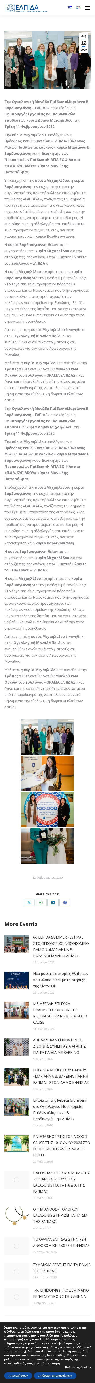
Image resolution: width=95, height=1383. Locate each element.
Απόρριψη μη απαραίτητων (55, 1375)
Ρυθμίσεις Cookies (78, 1367)
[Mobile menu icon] (87, 8)
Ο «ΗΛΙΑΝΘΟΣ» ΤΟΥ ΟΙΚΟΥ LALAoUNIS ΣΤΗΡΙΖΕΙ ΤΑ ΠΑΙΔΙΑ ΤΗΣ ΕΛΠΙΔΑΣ (60, 1215)
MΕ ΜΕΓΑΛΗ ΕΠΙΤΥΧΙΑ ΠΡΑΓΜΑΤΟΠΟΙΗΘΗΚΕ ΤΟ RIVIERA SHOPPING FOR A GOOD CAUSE (60, 1013)
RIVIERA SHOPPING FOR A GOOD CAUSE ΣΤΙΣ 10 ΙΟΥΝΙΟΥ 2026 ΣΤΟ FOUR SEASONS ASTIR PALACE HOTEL (61, 1146)
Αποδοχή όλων (18, 1375)
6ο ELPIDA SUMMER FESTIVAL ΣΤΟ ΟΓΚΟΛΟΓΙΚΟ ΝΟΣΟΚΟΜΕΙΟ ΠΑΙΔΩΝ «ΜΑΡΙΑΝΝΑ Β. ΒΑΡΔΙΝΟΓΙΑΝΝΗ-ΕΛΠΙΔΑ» (61, 946)
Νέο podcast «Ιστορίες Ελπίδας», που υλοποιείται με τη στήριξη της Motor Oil (60, 979)
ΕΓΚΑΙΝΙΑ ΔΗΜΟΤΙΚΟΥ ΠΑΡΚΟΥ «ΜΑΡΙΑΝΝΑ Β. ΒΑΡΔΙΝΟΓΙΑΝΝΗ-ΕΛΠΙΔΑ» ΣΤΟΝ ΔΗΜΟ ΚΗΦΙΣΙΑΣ (61, 1076)
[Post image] (16, 944)
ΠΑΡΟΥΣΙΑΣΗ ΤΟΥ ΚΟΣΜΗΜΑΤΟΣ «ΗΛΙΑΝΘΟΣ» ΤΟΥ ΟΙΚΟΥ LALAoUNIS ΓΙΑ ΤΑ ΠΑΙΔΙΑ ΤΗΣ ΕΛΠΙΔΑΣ (61, 1182)
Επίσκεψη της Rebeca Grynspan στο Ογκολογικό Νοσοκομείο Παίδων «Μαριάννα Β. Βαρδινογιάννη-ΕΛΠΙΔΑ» (59, 1109)
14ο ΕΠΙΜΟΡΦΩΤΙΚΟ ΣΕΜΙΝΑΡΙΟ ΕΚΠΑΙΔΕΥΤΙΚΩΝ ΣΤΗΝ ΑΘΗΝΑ (61, 1293)
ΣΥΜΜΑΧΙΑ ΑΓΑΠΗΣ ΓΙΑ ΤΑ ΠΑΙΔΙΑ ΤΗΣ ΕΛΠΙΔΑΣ (62, 1267)
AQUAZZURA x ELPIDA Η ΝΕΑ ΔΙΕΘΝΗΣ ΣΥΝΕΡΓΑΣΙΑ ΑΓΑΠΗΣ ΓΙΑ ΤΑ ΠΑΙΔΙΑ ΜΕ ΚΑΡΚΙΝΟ (59, 1046)
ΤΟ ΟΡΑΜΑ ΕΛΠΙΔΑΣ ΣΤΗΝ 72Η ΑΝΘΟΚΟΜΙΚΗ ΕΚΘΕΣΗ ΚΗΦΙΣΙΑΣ (61, 1242)
